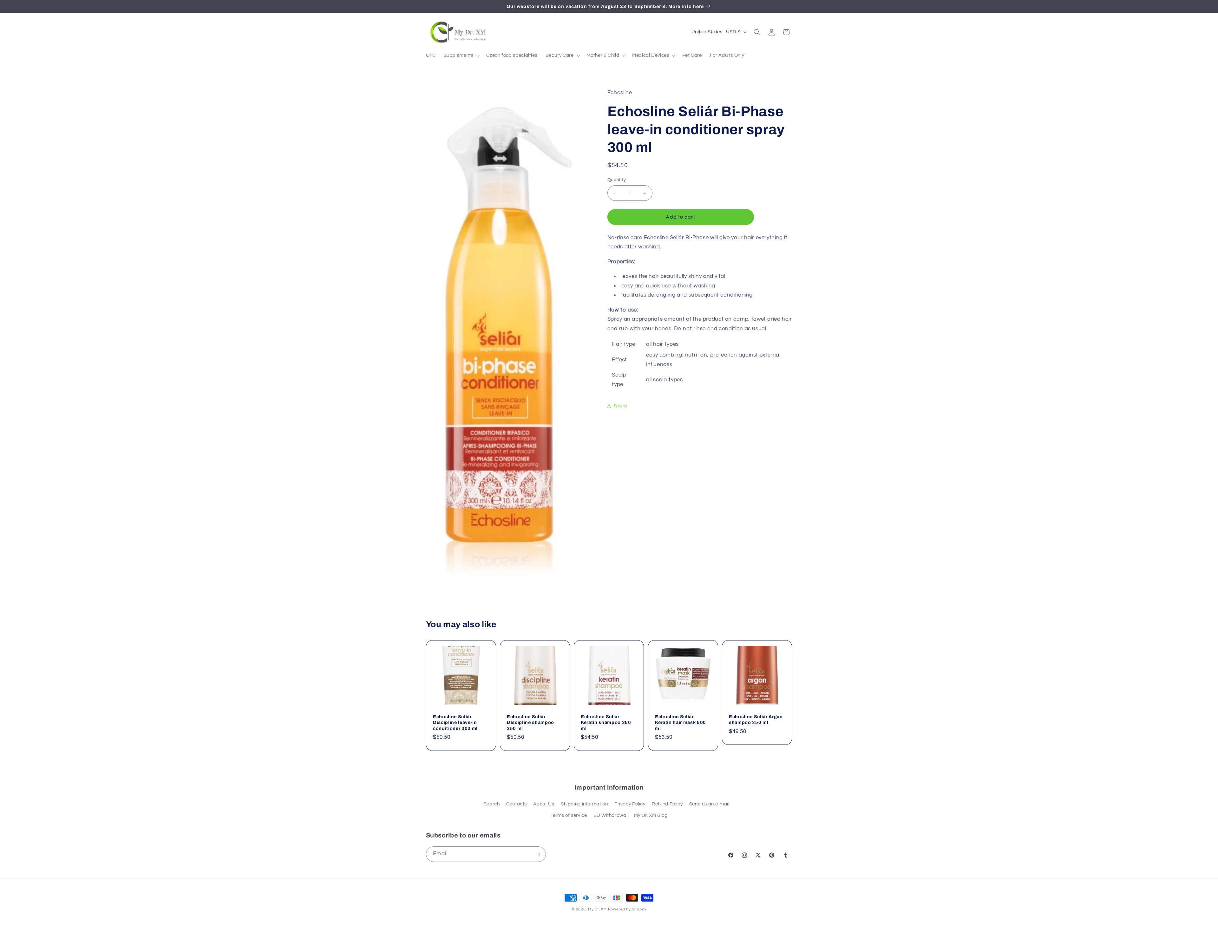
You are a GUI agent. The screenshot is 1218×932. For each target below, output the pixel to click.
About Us (543, 804)
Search (492, 804)
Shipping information (584, 804)
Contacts (516, 804)
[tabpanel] (699, 312)
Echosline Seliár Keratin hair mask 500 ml (680, 722)
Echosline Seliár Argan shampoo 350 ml (756, 719)
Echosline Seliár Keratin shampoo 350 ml (606, 722)
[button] (461, 55)
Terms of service (569, 815)
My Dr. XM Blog (651, 815)
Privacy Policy (629, 804)
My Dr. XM (598, 909)
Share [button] (620, 406)
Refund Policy (667, 804)
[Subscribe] (538, 854)
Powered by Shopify (627, 909)
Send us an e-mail (709, 804)
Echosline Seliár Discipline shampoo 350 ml (530, 722)
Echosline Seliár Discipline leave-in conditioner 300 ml (455, 722)
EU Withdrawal (610, 815)
